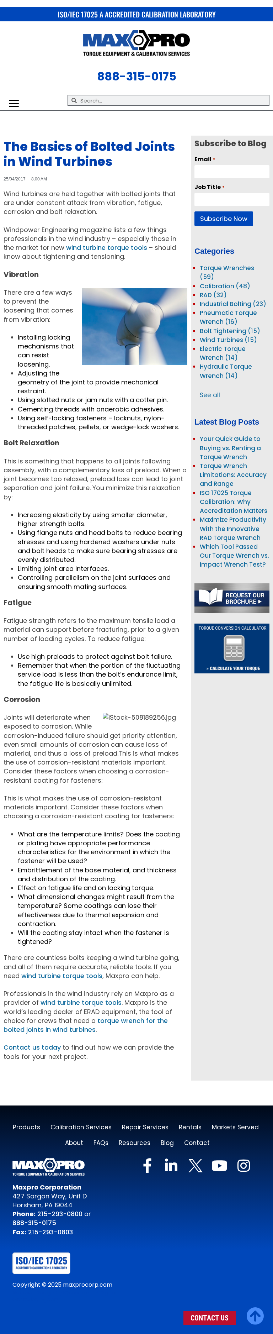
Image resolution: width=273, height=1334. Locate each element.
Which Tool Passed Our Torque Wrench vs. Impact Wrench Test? (234, 555)
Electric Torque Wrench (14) (223, 353)
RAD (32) (213, 295)
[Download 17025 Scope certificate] (56, 1263)
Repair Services (145, 1127)
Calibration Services (81, 1127)
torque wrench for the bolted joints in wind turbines (86, 1025)
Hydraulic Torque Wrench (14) (226, 371)
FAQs (100, 1143)
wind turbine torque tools (106, 247)
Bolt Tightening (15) (230, 331)
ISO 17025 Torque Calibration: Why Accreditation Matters (233, 502)
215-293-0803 (50, 1232)
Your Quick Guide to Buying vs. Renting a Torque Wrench (230, 448)
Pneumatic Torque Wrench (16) (228, 317)
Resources (134, 1143)
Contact (197, 1143)
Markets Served (235, 1127)
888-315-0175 (34, 1222)
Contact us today (32, 1047)
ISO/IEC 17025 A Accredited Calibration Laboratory (137, 14)
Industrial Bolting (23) (233, 304)
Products (26, 1127)
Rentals (190, 1127)
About (74, 1143)
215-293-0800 (59, 1213)
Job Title (209, 187)
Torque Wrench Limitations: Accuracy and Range (233, 475)
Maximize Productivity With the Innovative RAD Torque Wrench (233, 528)
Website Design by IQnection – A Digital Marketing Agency (64, 1296)
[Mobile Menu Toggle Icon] (14, 103)
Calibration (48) (225, 286)
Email (204, 159)
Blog (167, 1143)
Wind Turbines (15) (228, 340)
